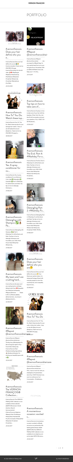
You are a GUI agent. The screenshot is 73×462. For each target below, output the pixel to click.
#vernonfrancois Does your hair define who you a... (13, 53)
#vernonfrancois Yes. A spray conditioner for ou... (13, 166)
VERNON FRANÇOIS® (15, 458)
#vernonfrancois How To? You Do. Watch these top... (15, 115)
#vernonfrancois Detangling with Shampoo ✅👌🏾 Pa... (14, 221)
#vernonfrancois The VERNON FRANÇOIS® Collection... (13, 391)
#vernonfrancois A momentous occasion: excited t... (35, 412)
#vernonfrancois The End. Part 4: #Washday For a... (35, 153)
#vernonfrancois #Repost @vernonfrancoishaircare (15, 331)
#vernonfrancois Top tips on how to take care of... (36, 103)
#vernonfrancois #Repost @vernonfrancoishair (36, 52)
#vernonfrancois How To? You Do (35, 315)
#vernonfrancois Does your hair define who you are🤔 (35, 263)
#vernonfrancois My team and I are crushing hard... (14, 277)
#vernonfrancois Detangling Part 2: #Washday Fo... (35, 207)
